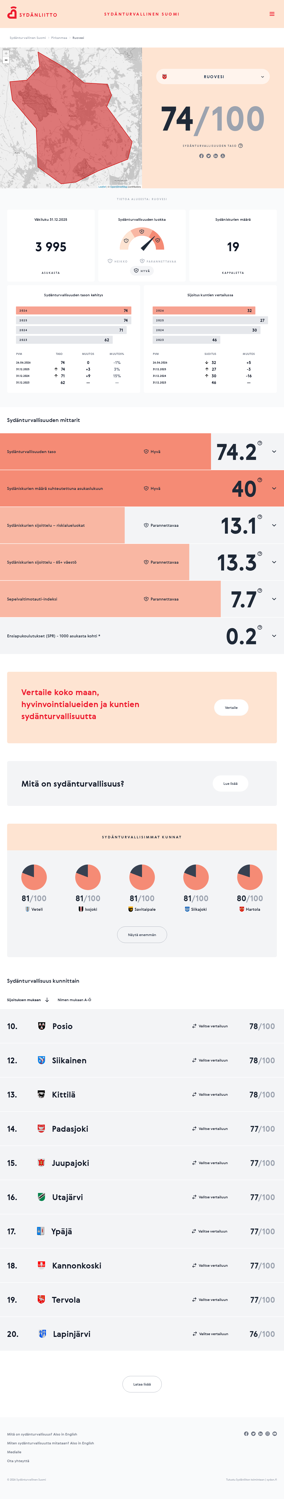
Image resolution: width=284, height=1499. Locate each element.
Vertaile (231, 707)
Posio (62, 1026)
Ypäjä (61, 1231)
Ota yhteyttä (18, 1460)
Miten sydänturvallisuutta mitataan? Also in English (50, 1443)
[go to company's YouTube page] (274, 1433)
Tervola (66, 1299)
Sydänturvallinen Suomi (142, 14)
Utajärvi (67, 1197)
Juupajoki (70, 1162)
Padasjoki (70, 1128)
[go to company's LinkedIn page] (260, 1433)
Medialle (14, 1451)
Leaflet (102, 186)
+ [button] (6, 53)
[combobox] (213, 76)
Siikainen (69, 1060)
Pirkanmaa (59, 38)
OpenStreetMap (118, 186)
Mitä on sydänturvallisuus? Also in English (42, 1434)
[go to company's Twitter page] (253, 1433)
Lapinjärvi (72, 1333)
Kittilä (63, 1094)
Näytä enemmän (142, 934)
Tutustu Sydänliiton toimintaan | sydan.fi (251, 1479)
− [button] (6, 60)
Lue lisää (230, 783)
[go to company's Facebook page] (246, 1433)
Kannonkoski (76, 1265)
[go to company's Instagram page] (267, 1433)
